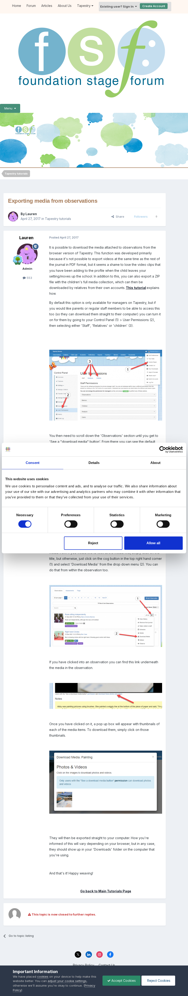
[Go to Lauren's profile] (13, 216)
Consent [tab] (32, 463)
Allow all (153, 543)
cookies (42, 976)
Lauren (31, 214)
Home (16, 6)
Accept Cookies (123, 980)
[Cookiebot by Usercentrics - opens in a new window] (163, 449)
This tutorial (136, 288)
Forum (31, 6)
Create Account (153, 6)
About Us (65, 6)
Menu (9, 108)
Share (119, 216)
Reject (93, 543)
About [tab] (155, 463)
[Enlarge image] (105, 782)
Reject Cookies (158, 980)
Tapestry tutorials (58, 219)
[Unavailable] (105, 385)
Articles (46, 6)
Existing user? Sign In (117, 6)
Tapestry (84, 6)
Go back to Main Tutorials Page (105, 891)
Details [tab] (94, 463)
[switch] (70, 524)
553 (29, 278)
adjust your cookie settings (67, 981)
